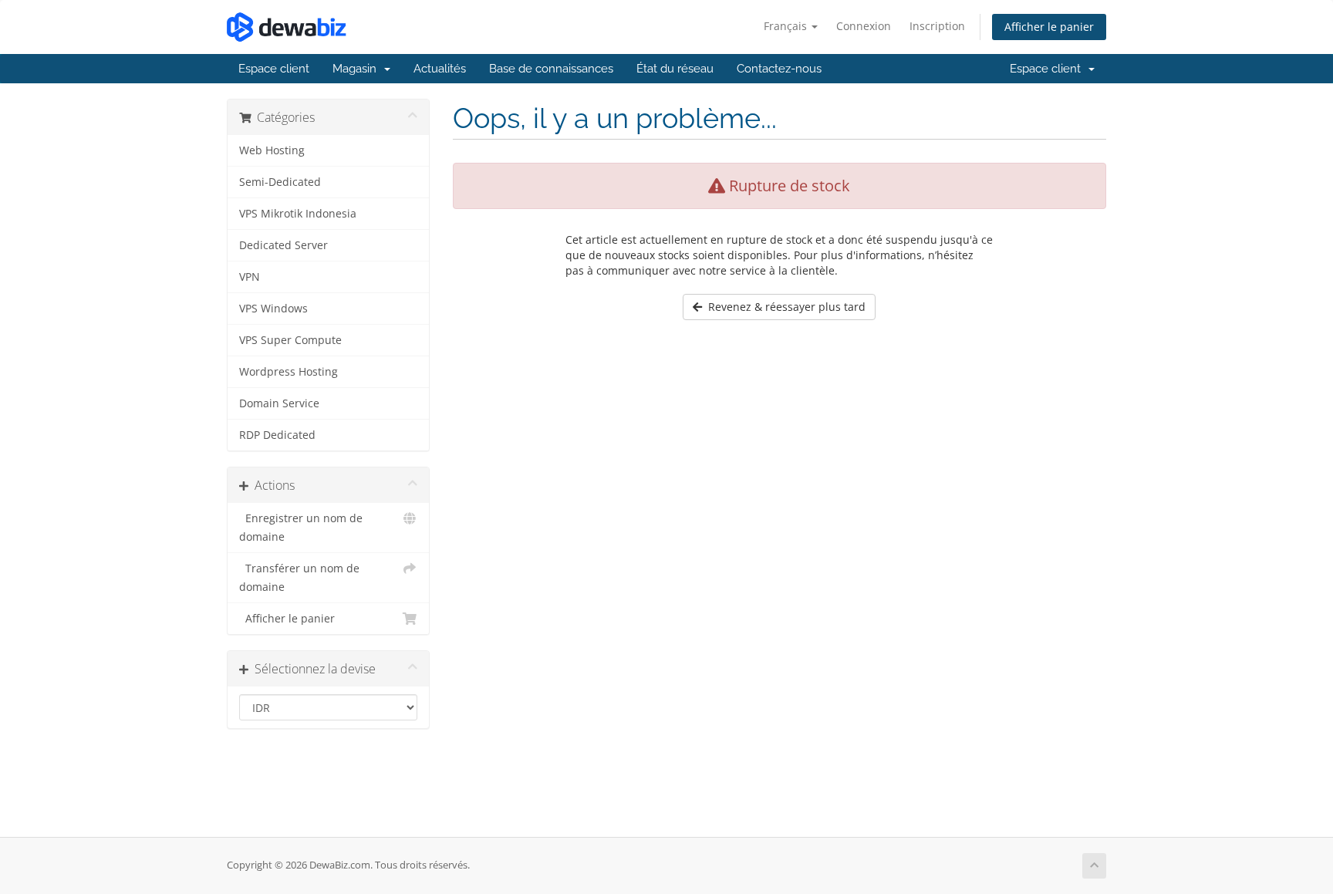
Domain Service (279, 403)
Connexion (863, 26)
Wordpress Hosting (288, 372)
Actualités (439, 69)
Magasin (357, 69)
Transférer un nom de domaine (299, 578)
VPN (249, 277)
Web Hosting (272, 150)
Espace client (273, 69)
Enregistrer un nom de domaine (301, 527)
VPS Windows (273, 308)
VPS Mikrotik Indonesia (297, 214)
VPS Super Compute (290, 340)
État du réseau (675, 69)
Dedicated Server (283, 245)
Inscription (937, 26)
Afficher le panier (1049, 26)
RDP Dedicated (277, 435)
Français (787, 26)
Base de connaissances (551, 69)
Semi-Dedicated (280, 182)
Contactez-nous (779, 69)
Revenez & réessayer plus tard (784, 306)
